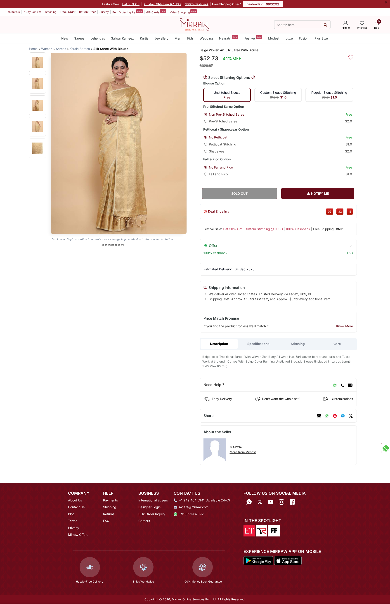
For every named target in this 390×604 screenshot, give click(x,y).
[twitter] (350, 416)
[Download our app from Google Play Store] (258, 560)
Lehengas (97, 38)
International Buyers (153, 500)
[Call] (342, 385)
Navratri (228, 38)
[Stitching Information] (253, 77)
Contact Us (12, 12)
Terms (72, 521)
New (64, 38)
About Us (75, 500)
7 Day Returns (32, 12)
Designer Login (149, 507)
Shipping (109, 507)
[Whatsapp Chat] (385, 448)
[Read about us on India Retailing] (261, 530)
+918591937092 (191, 514)
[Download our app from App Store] (287, 560)
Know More (344, 326)
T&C (350, 253)
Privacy (73, 528)
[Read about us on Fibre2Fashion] (274, 530)
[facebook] (342, 416)
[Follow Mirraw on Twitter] (260, 502)
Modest (273, 38)
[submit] (325, 25)
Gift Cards (155, 12)
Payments (110, 500)
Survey (104, 12)
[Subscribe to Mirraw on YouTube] (271, 502)
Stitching (50, 12)
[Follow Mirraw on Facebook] (292, 502)
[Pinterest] (335, 416)
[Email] (350, 385)
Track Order (68, 12)
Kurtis (144, 38)
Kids (190, 38)
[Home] (194, 24)
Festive (252, 38)
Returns (108, 514)
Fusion (303, 38)
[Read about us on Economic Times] (249, 530)
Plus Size (321, 38)
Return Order (87, 12)
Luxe (289, 38)
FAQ (106, 521)
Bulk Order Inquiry (127, 12)
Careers (144, 521)
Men (178, 38)
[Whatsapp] (249, 502)
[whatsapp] (327, 416)
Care (337, 344)
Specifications (258, 344)
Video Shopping (183, 12)
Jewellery (161, 38)
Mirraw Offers (78, 534)
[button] (37, 62)
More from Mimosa (243, 452)
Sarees (79, 38)
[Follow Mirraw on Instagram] (281, 502)
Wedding (206, 38)
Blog (71, 514)
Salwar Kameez (122, 38)
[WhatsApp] (335, 385)
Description (219, 344)
